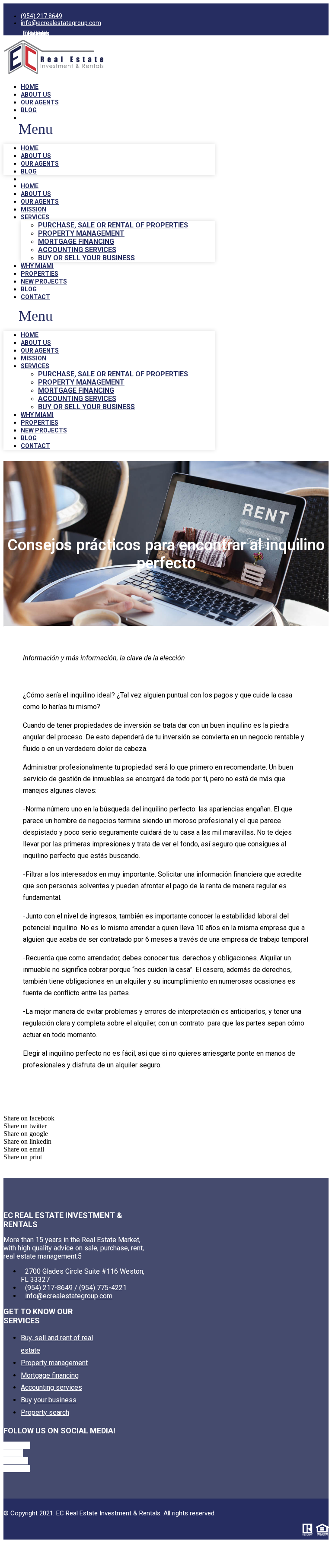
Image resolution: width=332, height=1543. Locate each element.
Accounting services (77, 250)
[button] (109, 129)
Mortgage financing (76, 241)
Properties (39, 273)
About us (36, 94)
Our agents (40, 102)
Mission (33, 209)
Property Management (81, 233)
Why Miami (37, 265)
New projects (44, 281)
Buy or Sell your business (86, 258)
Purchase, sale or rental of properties (113, 225)
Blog (29, 110)
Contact (35, 296)
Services (35, 217)
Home (29, 86)
